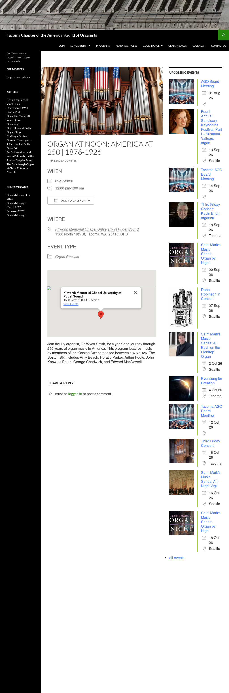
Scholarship (78, 45)
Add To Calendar (74, 200)
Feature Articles (126, 45)
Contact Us (218, 45)
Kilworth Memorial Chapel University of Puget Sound (97, 229)
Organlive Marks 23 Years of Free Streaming (18, 120)
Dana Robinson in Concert (210, 294)
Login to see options (18, 77)
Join (62, 45)
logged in (75, 393)
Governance (151, 45)
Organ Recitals (67, 256)
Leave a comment (66, 160)
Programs (103, 45)
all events (176, 557)
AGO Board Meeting (210, 83)
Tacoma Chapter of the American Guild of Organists (52, 35)
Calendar (199, 45)
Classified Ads (177, 45)
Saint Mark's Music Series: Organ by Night (211, 253)
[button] (101, 315)
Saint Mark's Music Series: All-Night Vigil (211, 479)
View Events (71, 304)
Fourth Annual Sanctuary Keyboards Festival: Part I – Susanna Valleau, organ (211, 127)
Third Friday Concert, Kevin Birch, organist (210, 211)
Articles (12, 91)
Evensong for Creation (211, 380)
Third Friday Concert (210, 443)
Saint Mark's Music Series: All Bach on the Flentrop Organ (211, 345)
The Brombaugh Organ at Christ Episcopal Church (20, 168)
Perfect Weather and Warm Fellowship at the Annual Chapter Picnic (20, 156)
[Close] (135, 292)
